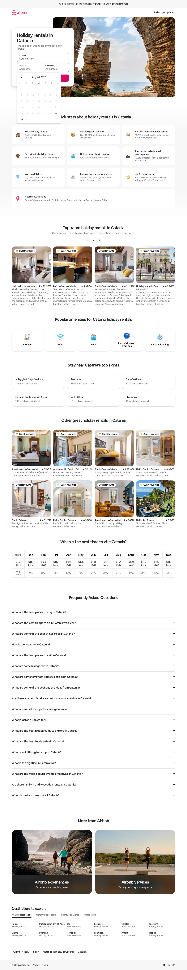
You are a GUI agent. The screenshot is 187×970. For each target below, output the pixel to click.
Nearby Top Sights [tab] (70, 914)
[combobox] (43, 58)
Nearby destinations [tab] (21, 914)
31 (27, 119)
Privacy (36, 965)
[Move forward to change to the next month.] (56, 77)
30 (21, 119)
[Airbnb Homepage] (19, 12)
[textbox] (30, 69)
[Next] (99, 240)
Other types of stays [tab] (46, 914)
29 (56, 113)
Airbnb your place (163, 12)
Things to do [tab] (90, 914)
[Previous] (88, 240)
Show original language (117, 4)
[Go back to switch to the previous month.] (22, 77)
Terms (45, 965)
